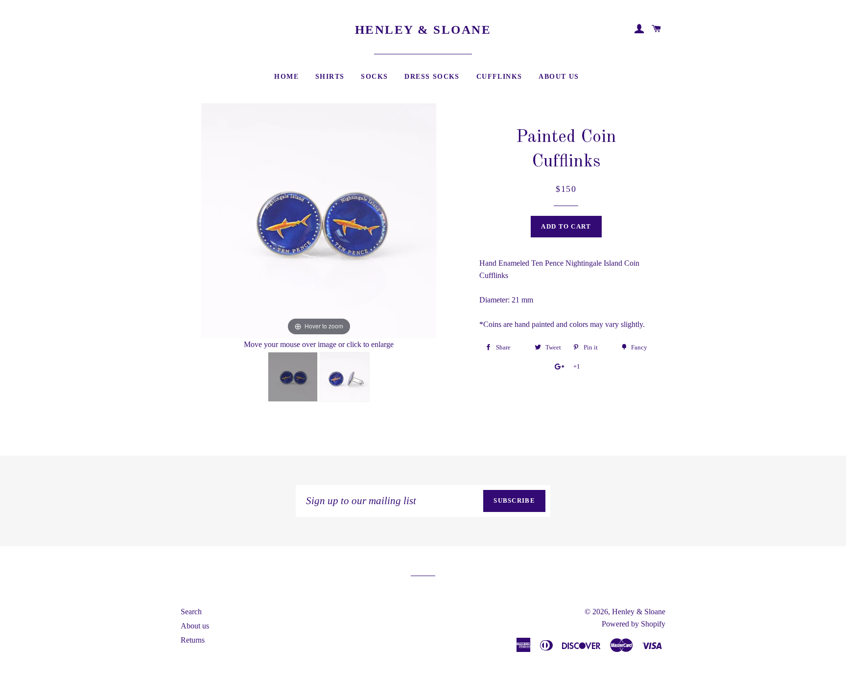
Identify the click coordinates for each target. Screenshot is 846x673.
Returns (193, 640)
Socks (374, 76)
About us (195, 626)
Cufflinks (499, 76)
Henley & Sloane (423, 29)
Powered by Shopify (633, 624)
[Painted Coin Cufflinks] (292, 376)
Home (286, 76)
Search (191, 611)
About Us (559, 76)
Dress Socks (431, 76)
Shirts (329, 76)
